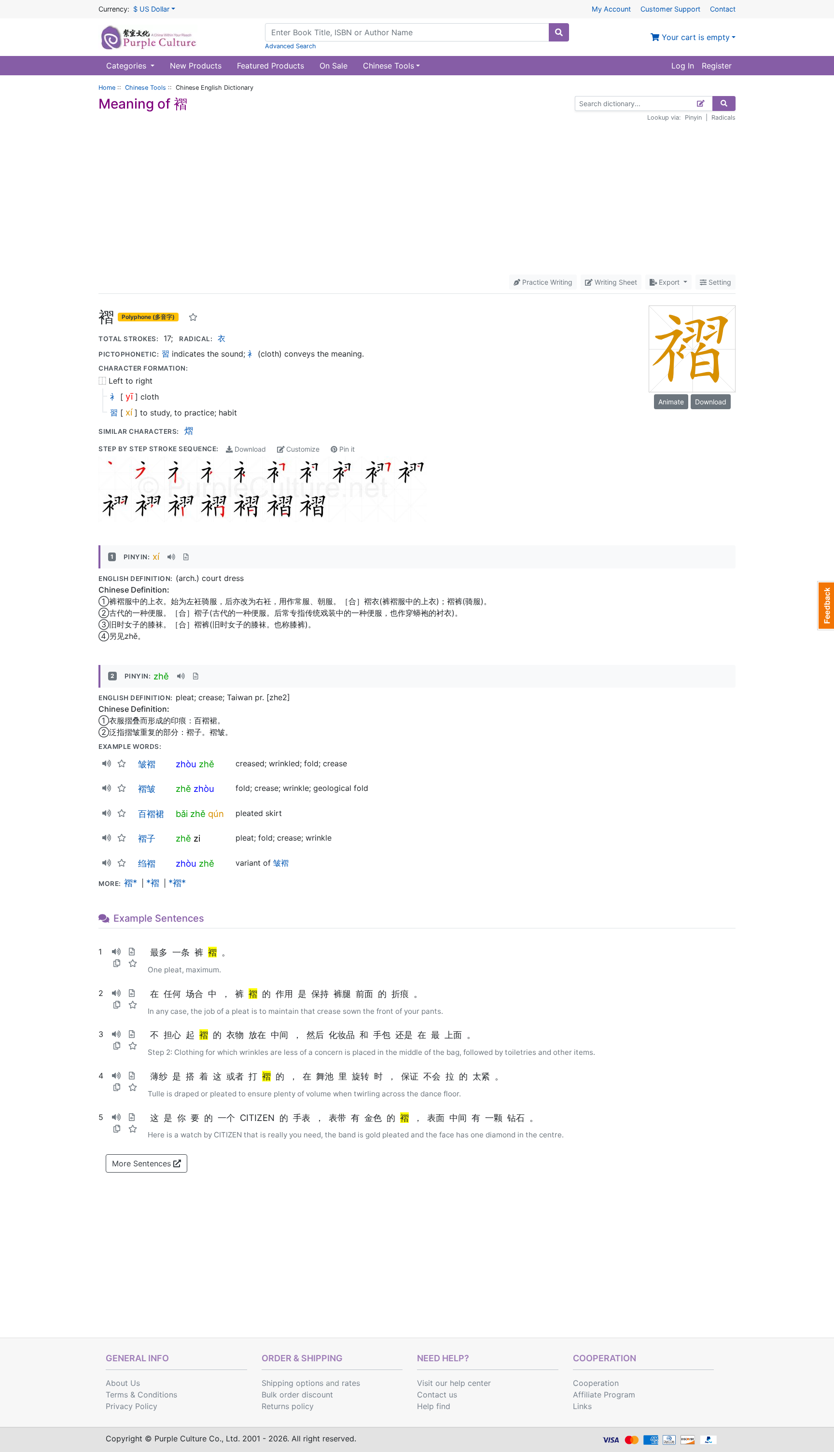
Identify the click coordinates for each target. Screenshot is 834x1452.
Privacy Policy (131, 1406)
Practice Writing (546, 282)
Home (106, 87)
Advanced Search (290, 46)
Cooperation (596, 1383)
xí (128, 412)
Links (582, 1406)
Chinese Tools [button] (388, 65)
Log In (682, 65)
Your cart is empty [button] (694, 37)
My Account (611, 9)
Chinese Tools (145, 87)
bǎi (182, 813)
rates (351, 1383)
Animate (671, 402)
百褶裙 (151, 813)
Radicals (723, 117)
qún (216, 813)
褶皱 (146, 788)
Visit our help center (454, 1383)
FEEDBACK (825, 605)
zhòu (186, 764)
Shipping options (292, 1383)
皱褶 (146, 764)
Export (669, 282)
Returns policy (288, 1406)
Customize (302, 449)
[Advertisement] (417, 198)
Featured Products (270, 65)
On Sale (334, 65)
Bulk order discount (297, 1394)
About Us (123, 1383)
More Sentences (142, 1163)
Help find (433, 1406)
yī (129, 396)
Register (717, 65)
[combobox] (407, 32)
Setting (719, 282)
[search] (559, 32)
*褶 (152, 882)
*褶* (177, 882)
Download (249, 449)
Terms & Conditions (141, 1394)
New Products (196, 65)
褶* (130, 882)
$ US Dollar (151, 9)
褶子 (146, 838)
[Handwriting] (701, 103)
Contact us (437, 1394)
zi (197, 838)
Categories (127, 65)
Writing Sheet (615, 282)
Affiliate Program (604, 1394)
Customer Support (670, 9)
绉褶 (146, 863)
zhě (161, 676)
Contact (723, 9)
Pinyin (693, 117)
